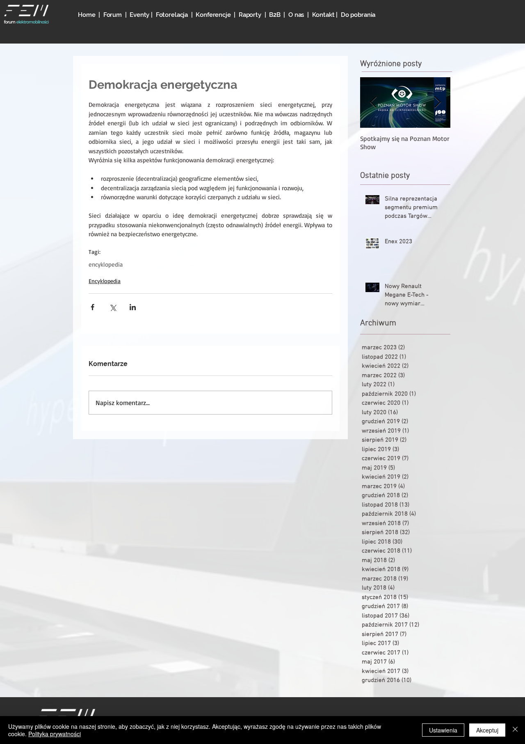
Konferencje (215, 14)
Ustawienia (443, 730)
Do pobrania (358, 14)
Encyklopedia (105, 280)
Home (86, 14)
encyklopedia (106, 264)
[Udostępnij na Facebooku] (92, 307)
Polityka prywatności (54, 734)
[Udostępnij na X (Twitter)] (112, 307)
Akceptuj (487, 730)
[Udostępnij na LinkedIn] (133, 307)
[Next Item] (437, 102)
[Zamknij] (515, 730)
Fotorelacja (172, 14)
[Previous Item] (373, 102)
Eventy (140, 14)
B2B (275, 14)
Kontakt (323, 14)
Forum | (116, 14)
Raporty (250, 14)
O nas (296, 14)
